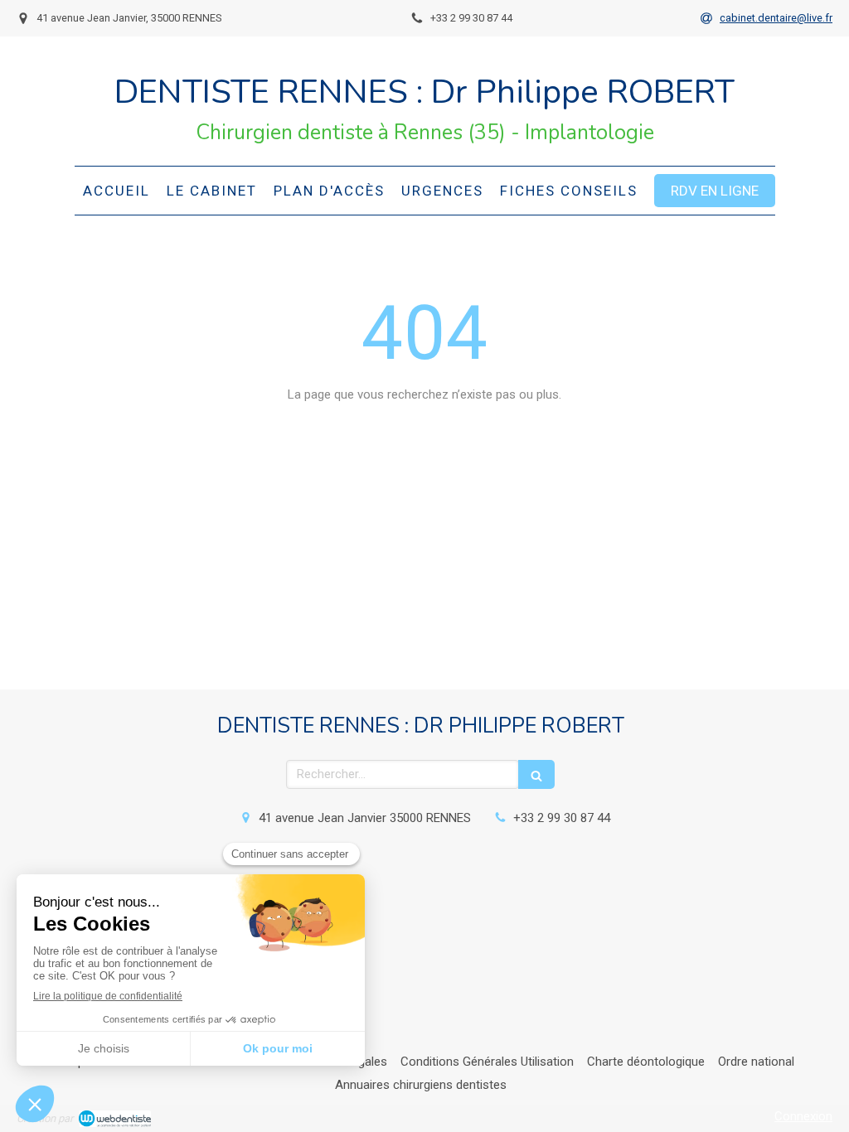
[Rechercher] (536, 774)
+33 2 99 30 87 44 (561, 817)
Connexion (803, 1116)
